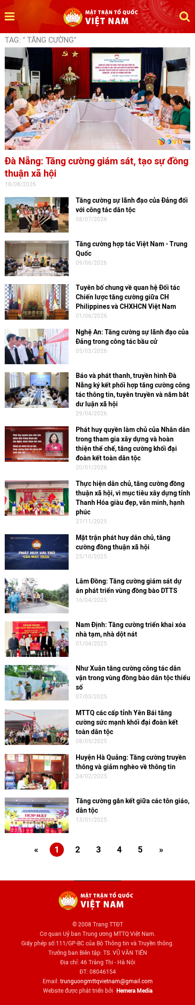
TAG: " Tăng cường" (40, 40)
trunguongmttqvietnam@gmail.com (106, 981)
